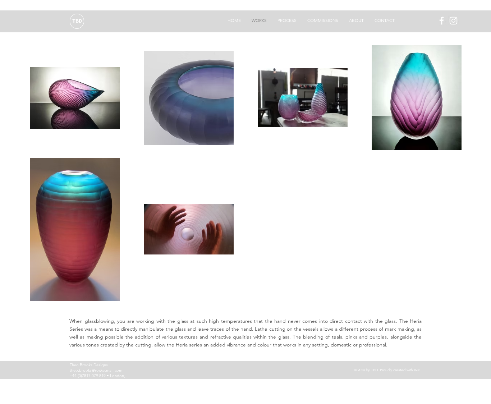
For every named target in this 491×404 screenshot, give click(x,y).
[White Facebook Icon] (441, 20)
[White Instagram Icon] (453, 20)
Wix (417, 370)
